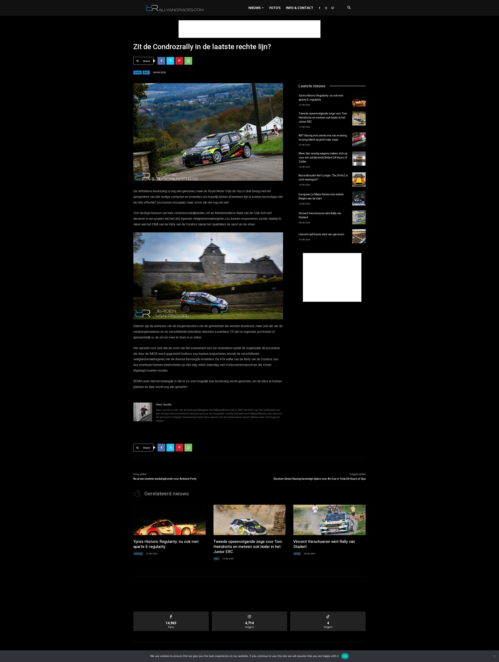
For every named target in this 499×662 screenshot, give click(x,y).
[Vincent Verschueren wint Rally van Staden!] (359, 217)
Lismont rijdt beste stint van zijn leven (321, 234)
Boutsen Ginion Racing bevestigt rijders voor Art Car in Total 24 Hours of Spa (320, 479)
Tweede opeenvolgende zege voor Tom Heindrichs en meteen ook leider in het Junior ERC (323, 118)
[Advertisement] (249, 29)
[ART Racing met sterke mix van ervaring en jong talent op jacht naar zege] (359, 139)
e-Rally (138, 553)
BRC (146, 72)
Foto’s (274, 8)
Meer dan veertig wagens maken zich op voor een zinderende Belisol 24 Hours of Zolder (323, 157)
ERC (216, 558)
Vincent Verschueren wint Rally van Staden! (324, 544)
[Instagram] (326, 8)
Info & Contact (299, 8)
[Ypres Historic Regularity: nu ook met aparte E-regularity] (359, 99)
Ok (345, 656)
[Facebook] (319, 8)
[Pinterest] (179, 61)
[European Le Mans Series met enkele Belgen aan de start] (359, 198)
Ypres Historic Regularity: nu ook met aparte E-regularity (321, 98)
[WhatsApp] (188, 61)
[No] (494, 656)
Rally (137, 72)
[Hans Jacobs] (142, 413)
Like (171, 613)
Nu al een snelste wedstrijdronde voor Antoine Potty (164, 479)
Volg (250, 613)
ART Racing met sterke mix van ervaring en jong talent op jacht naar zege (323, 138)
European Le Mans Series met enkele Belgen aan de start (321, 196)
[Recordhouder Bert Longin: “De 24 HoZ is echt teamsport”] (359, 179)
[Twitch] (333, 8)
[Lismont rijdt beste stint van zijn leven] (359, 236)
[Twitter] (170, 61)
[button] (349, 8)
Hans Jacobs (164, 405)
